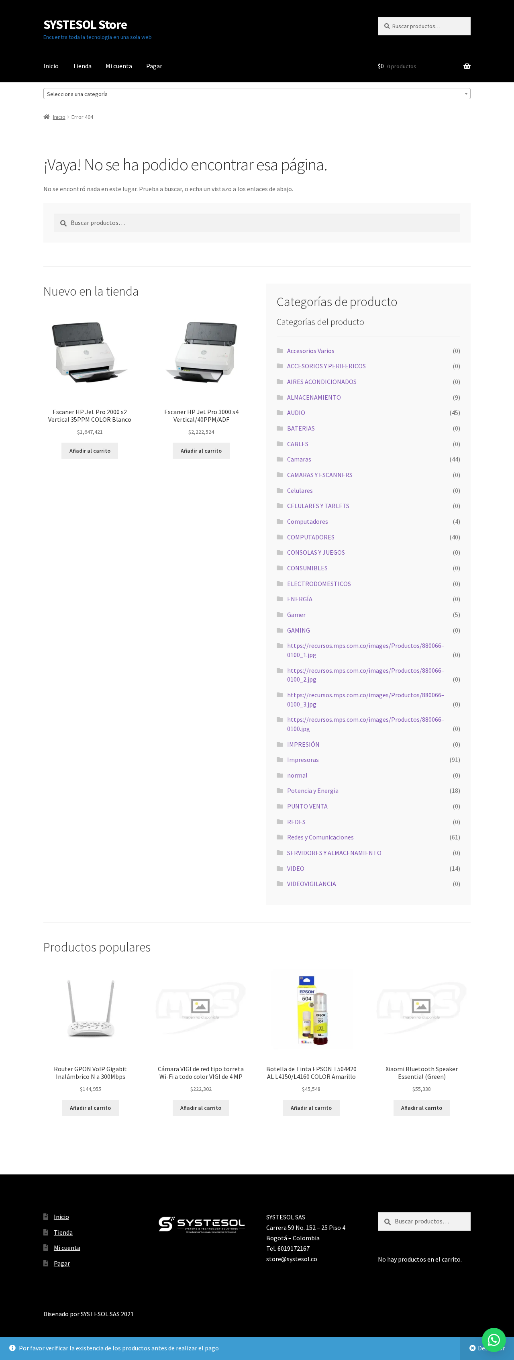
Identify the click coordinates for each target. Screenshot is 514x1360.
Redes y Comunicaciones (320, 837)
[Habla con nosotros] (494, 1340)
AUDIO (296, 412)
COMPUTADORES (311, 537)
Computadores (307, 521)
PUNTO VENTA (307, 806)
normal (297, 775)
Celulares (300, 490)
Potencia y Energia (313, 790)
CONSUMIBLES (307, 568)
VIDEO (295, 868)
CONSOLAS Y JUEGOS (316, 552)
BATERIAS (301, 428)
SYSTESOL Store (85, 24)
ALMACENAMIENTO (314, 397)
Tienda (82, 66)
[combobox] (257, 93)
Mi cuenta (119, 66)
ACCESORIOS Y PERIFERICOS (326, 366)
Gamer (296, 615)
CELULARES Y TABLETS (318, 506)
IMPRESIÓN (303, 744)
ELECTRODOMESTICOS (319, 584)
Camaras (299, 459)
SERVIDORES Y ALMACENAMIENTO (334, 853)
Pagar (154, 66)
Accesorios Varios (311, 351)
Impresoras (303, 760)
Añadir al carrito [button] (89, 450)
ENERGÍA (299, 599)
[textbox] (257, 94)
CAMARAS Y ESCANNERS (320, 475)
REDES (296, 822)
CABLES (297, 444)
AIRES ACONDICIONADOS (322, 382)
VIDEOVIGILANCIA (311, 884)
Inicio (51, 66)
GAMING (298, 630)
